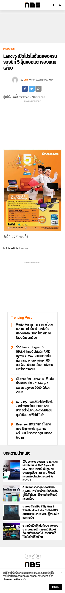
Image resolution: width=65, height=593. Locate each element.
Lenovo (23, 248)
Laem (26, 80)
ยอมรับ (55, 587)
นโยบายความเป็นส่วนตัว (14, 579)
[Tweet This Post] (32, 89)
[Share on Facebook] (25, 89)
